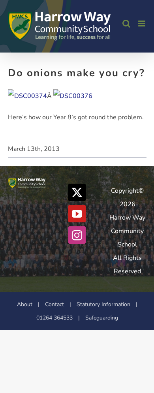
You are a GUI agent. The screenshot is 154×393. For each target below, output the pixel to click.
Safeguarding (101, 318)
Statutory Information (103, 304)
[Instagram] (77, 235)
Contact (54, 304)
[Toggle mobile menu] (142, 23)
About (24, 304)
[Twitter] (77, 192)
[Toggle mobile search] (126, 23)
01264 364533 (54, 318)
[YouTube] (77, 213)
